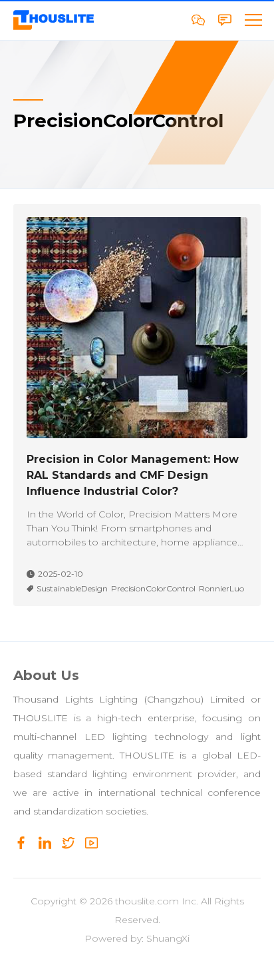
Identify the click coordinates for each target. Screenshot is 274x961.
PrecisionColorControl (153, 589)
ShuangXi (168, 938)
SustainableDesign (72, 589)
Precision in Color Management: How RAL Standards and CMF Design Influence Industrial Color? (133, 475)
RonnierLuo (221, 589)
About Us (46, 675)
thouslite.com (147, 901)
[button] (253, 20)
